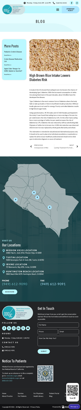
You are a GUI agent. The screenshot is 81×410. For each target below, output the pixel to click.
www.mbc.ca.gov (12, 376)
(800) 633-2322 (7, 381)
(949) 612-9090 (14, 284)
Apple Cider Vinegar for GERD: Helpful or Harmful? (13, 69)
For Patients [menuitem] (22, 396)
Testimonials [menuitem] (69, 393)
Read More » (7, 55)
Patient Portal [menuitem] (54, 393)
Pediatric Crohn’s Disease (13, 51)
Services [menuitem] (21, 393)
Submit (44, 351)
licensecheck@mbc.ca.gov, (11, 378)
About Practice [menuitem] (7, 396)
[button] (58, 10)
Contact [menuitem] (67, 396)
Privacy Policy (35, 407)
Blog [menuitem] (50, 396)
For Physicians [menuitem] (38, 393)
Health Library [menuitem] (38, 396)
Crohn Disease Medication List (13, 60)
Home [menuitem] (4, 393)
